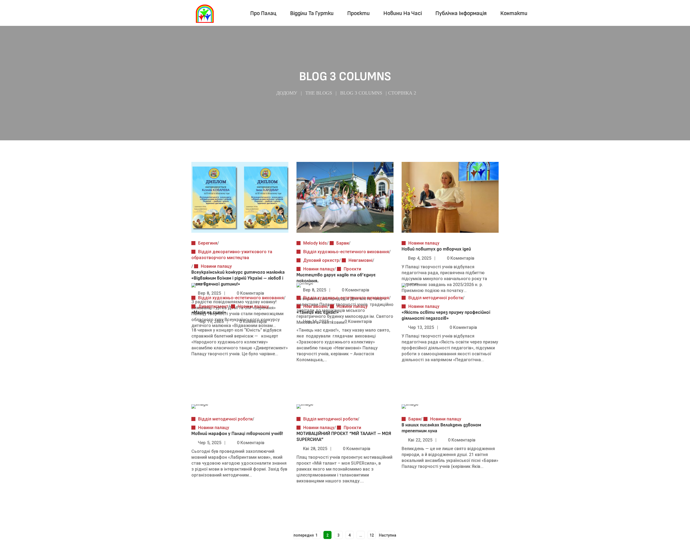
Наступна (387, 535)
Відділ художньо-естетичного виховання (346, 251)
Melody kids (315, 243)
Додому (286, 93)
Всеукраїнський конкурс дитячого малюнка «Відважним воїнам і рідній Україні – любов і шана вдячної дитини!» (238, 278)
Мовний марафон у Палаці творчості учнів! (237, 433)
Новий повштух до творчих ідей (436, 249)
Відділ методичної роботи (435, 297)
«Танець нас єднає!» (318, 312)
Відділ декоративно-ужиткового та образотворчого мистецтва (231, 254)
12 (372, 535)
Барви (342, 243)
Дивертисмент (213, 306)
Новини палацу (216, 266)
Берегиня (207, 243)
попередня (301, 535)
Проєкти (352, 269)
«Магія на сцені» (208, 312)
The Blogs (318, 93)
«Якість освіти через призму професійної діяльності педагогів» (446, 315)
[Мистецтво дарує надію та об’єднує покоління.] (345, 170)
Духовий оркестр (321, 260)
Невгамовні (360, 260)
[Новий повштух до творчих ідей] (450, 170)
